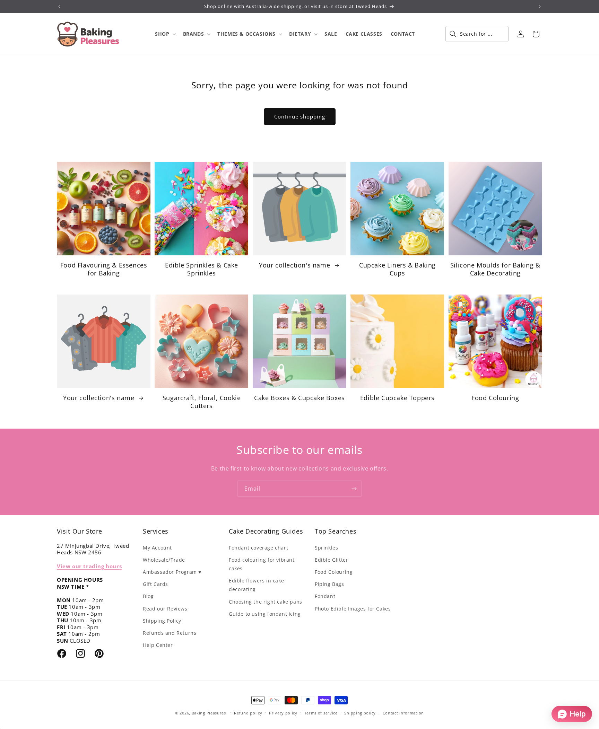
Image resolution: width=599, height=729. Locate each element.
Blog (148, 596)
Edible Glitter (331, 559)
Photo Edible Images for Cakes (353, 608)
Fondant (325, 596)
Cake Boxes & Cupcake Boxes (299, 398)
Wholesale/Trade (164, 559)
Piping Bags (329, 584)
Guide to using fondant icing (265, 614)
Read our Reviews (165, 608)
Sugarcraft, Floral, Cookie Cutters (202, 402)
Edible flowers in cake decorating (256, 584)
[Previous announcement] (59, 6)
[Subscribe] (354, 489)
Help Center (158, 645)
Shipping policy (360, 712)
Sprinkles (326, 547)
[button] (165, 34)
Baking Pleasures (209, 712)
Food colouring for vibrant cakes (262, 564)
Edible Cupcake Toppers (397, 398)
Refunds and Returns (169, 633)
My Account (157, 547)
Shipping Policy (162, 620)
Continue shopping (299, 116)
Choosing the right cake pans (265, 601)
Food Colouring (495, 398)
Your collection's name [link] (295, 265)
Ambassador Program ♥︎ (172, 572)
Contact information (403, 712)
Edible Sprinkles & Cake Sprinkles (201, 269)
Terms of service (321, 712)
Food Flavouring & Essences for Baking (103, 269)
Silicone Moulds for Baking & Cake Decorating (495, 269)
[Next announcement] (539, 6)
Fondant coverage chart (258, 547)
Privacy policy (283, 712)
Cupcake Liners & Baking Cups (397, 269)
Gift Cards (155, 584)
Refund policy (248, 712)
